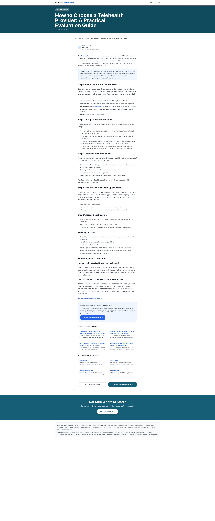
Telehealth (81, 38)
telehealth (85, 56)
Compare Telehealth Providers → (90, 298)
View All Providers (106, 412)
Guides (87, 38)
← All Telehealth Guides (92, 384)
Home (151, 2)
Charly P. (85, 47)
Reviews (157, 2)
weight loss (97, 106)
